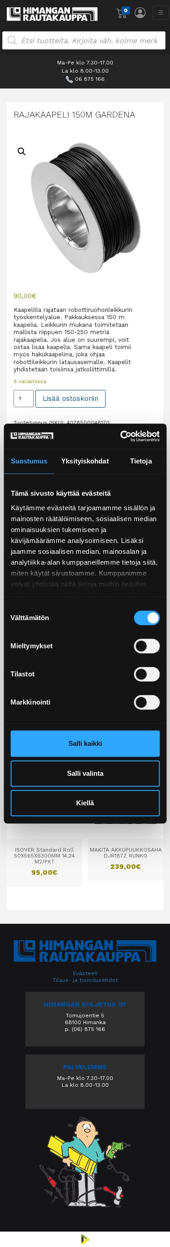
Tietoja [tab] (141, 461)
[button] (22, 151)
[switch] (147, 646)
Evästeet (85, 973)
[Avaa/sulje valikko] (161, 12)
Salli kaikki (85, 743)
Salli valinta (85, 773)
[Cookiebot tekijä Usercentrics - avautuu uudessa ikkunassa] (121, 436)
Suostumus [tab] (29, 461)
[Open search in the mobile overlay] (83, 40)
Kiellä (85, 803)
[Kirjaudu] (140, 13)
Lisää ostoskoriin (70, 398)
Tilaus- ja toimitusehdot (85, 980)
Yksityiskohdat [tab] (84, 461)
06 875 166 (90, 79)
